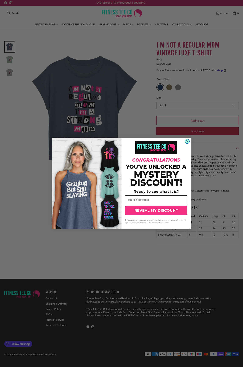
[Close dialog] (187, 141)
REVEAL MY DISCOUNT (156, 210)
